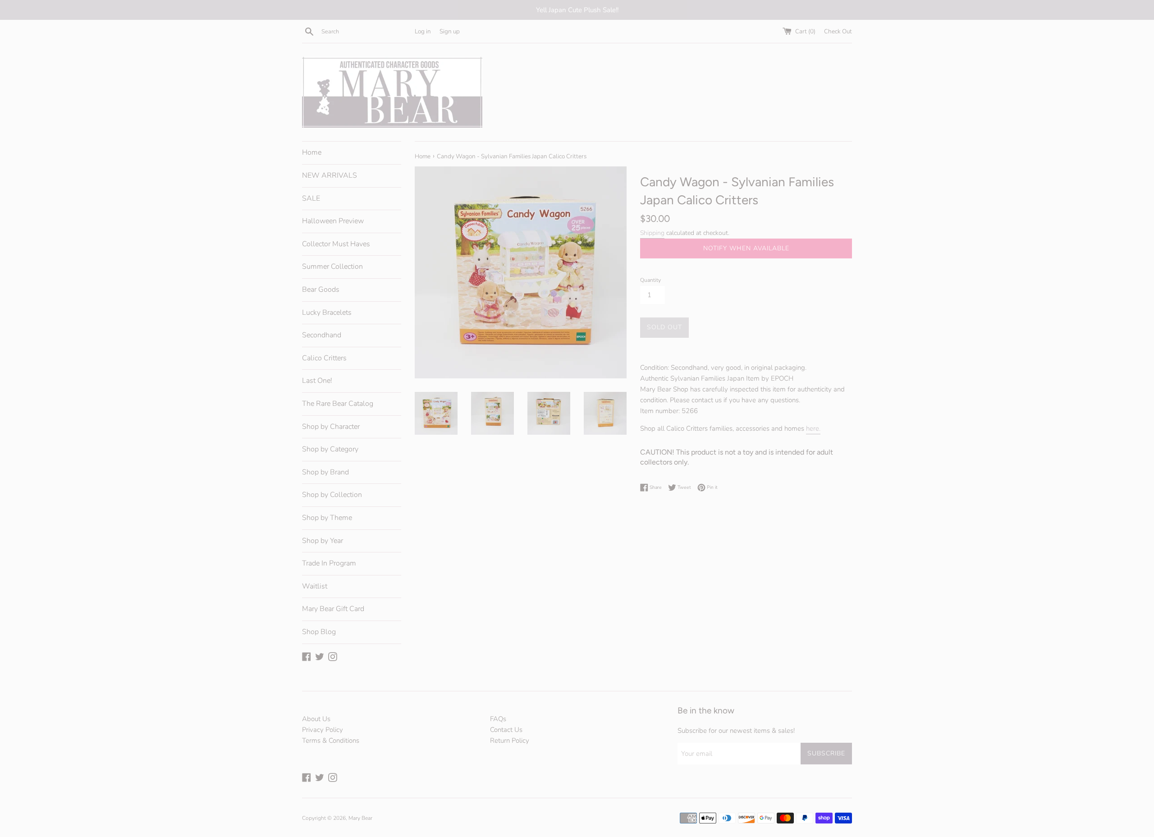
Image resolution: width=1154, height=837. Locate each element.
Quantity (650, 280)
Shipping (652, 233)
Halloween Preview (333, 221)
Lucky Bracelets (327, 312)
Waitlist (314, 586)
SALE (311, 198)
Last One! (317, 381)
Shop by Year (322, 541)
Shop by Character (331, 427)
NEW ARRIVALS (329, 175)
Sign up (450, 31)
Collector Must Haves (336, 244)
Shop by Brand (325, 472)
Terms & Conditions (330, 740)
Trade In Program (329, 563)
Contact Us (506, 729)
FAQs (498, 718)
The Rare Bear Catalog (337, 404)
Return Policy (509, 740)
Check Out (838, 31)
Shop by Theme (327, 518)
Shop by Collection (332, 495)
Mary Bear (360, 818)
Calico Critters (324, 358)
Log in (423, 31)
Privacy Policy (322, 729)
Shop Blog (319, 632)
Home (311, 152)
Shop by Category (330, 449)
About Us (316, 718)
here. (813, 428)
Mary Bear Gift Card (333, 609)
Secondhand (321, 335)
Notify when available (746, 248)
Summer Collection (332, 266)
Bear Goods (320, 289)
